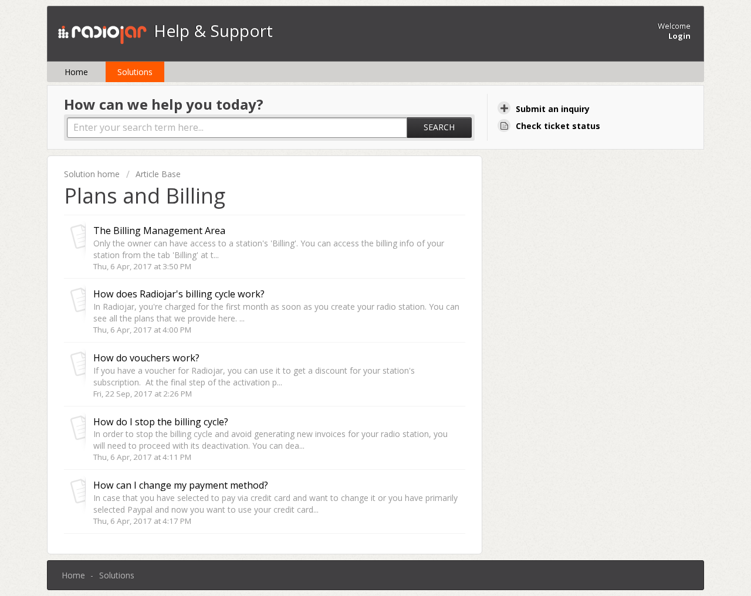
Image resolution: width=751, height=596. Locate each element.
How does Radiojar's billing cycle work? (179, 293)
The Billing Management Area (159, 230)
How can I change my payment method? (180, 485)
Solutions (135, 71)
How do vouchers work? (146, 357)
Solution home (93, 174)
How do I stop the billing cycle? (160, 421)
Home (76, 71)
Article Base (158, 174)
